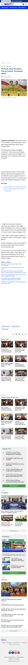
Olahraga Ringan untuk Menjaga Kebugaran (12, 605)
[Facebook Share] (13, 334)
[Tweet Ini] (16, 334)
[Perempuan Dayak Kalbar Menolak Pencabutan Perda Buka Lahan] (21, 373)
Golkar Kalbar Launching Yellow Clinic (15, 187)
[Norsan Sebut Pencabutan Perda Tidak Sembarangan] (7, 344)
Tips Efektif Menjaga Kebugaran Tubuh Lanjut (17, 559)
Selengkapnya (13, 485)
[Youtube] (18, 652)
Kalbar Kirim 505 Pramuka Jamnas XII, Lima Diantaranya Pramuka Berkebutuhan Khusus (6, 524)
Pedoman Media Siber (9, 657)
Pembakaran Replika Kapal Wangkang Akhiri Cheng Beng (13, 453)
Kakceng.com (16, 642)
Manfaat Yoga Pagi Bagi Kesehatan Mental (17, 566)
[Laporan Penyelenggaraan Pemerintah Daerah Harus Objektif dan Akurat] (21, 358)
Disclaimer (17, 659)
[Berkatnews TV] (9, 4)
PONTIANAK (9, 66)
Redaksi (11, 659)
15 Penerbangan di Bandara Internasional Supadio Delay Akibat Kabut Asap (15, 481)
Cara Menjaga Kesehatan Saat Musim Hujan (13, 555)
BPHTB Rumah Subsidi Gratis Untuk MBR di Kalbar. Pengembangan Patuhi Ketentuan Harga (13, 271)
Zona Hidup (16, 644)
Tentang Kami (20, 657)
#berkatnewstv (6, 326)
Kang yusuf (9, 642)
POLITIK (3, 66)
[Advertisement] (14, 26)
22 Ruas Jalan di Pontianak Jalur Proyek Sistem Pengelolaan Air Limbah (14, 470)
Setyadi (3, 642)
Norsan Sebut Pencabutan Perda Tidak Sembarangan (11, 264)
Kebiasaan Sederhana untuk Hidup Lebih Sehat (15, 464)
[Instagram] (15, 652)
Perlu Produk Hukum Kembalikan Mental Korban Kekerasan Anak (14, 475)
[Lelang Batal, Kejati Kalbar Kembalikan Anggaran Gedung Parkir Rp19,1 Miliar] (7, 373)
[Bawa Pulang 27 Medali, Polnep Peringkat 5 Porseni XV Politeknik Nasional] (14, 502)
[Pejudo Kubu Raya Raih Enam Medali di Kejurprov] (14, 589)
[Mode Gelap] (23, 4)
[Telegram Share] (22, 334)
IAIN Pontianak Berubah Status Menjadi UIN (19, 524)
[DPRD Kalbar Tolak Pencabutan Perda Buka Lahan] (21, 344)
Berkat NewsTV (7, 76)
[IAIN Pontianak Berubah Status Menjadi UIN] (21, 518)
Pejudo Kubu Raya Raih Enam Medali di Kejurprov (11, 600)
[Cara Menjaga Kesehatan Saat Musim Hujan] (14, 545)
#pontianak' (5, 329)
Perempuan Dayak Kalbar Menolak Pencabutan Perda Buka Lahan (13, 282)
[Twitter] (13, 652)
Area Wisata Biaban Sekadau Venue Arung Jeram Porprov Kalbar (12, 615)
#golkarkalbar (16, 326)
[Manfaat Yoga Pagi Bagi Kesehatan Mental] (6, 567)
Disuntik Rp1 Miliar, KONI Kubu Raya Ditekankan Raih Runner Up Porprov (13, 609)
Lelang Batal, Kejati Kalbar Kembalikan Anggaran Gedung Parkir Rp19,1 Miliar (11, 279)
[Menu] (2, 4)
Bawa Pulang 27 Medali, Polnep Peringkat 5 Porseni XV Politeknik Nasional (12, 511)
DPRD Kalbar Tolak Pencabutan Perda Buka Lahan (12, 268)
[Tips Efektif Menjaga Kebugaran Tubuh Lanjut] (6, 560)
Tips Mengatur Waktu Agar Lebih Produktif (14, 459)
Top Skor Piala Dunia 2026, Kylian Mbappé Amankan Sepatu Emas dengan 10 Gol (12, 626)
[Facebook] (10, 652)
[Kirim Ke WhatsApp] (25, 334)
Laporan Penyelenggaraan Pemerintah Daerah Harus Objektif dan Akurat (13, 275)
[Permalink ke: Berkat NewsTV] (2, 76)
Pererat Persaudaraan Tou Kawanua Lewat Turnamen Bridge (12, 620)
